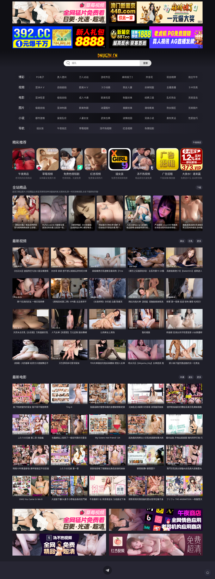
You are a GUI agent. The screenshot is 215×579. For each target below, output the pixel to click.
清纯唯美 (149, 107)
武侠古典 (105, 118)
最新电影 (19, 377)
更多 (199, 241)
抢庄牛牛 (193, 77)
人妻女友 (83, 118)
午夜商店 (62, 128)
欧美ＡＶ (83, 87)
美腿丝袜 (127, 107)
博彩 (21, 77)
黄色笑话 (171, 118)
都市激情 (40, 118)
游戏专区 (105, 77)
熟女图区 (171, 107)
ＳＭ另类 (193, 87)
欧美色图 (83, 107)
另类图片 (193, 107)
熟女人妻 (127, 87)
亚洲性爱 (40, 97)
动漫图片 (105, 107)
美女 (182, 241)
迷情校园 (127, 118)
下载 (199, 187)
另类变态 (193, 97)
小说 (21, 118)
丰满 (182, 377)
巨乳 (191, 241)
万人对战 (83, 77)
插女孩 (40, 128)
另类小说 (149, 118)
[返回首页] (207, 572)
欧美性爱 (105, 97)
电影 (21, 98)
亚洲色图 (62, 107)
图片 (21, 108)
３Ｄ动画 (105, 87)
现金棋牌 (171, 77)
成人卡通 (83, 97)
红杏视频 (127, 128)
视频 (21, 87)
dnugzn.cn (107, 56)
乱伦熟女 (171, 97)
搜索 (145, 63)
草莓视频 (83, 128)
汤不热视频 (105, 128)
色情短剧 (149, 128)
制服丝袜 (127, 97)
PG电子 (40, 77)
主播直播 (171, 87)
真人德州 (62, 77)
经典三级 (149, 97)
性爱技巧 (193, 118)
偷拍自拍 (62, 97)
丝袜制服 (149, 87)
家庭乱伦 (62, 118)
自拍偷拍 (62, 87)
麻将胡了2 (127, 77)
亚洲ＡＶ (40, 87)
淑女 (191, 377)
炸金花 (149, 77)
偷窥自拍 (40, 107)
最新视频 (19, 240)
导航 (21, 128)
